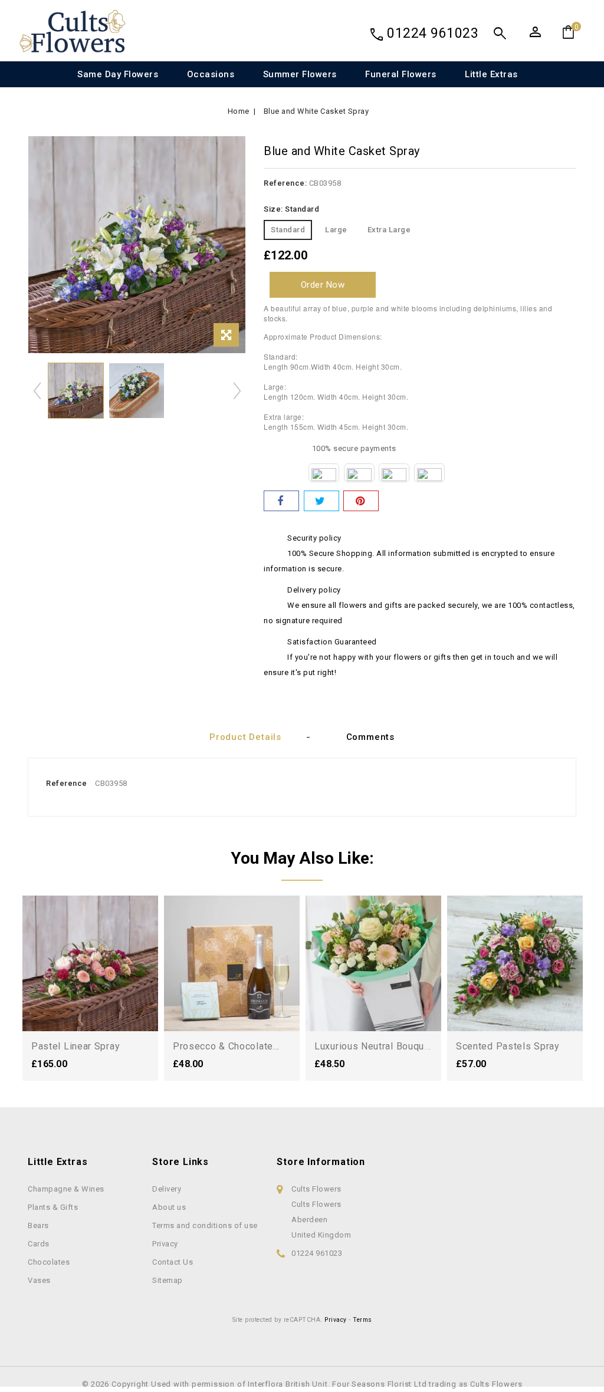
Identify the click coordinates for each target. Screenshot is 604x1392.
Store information (321, 1161)
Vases (39, 1280)
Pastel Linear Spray (75, 1046)
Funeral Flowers (400, 74)
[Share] (281, 501)
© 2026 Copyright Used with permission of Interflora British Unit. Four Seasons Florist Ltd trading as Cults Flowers (302, 1384)
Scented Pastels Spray (508, 1046)
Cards (39, 1243)
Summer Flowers (300, 74)
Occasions (211, 74)
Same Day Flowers (117, 74)
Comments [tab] (370, 737)
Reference (66, 783)
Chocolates (49, 1262)
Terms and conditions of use (205, 1225)
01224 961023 (432, 33)
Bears (38, 1225)
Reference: (285, 183)
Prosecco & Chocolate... (226, 1046)
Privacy (165, 1243)
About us (169, 1207)
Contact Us (172, 1262)
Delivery (166, 1188)
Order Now (323, 284)
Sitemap (167, 1280)
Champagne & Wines (66, 1188)
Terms (362, 1320)
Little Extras (491, 74)
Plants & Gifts (53, 1207)
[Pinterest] (361, 501)
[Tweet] (321, 501)
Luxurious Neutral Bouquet (374, 1046)
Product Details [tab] (245, 737)
